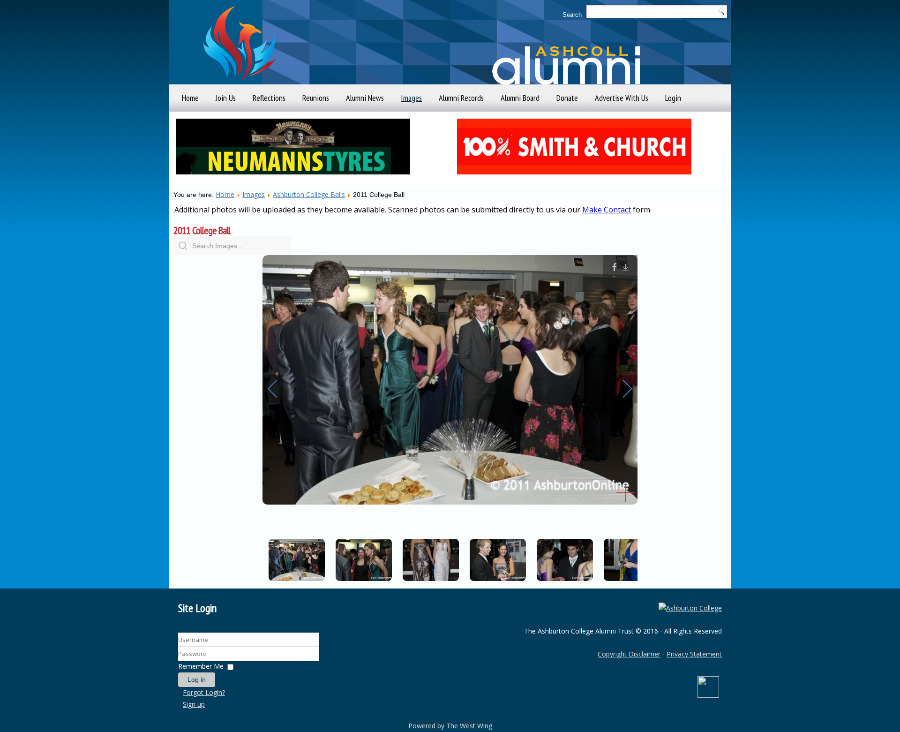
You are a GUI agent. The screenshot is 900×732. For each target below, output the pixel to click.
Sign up (194, 704)
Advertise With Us (621, 97)
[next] (621, 389)
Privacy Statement (694, 653)
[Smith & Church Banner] (574, 177)
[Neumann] (293, 177)
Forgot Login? (204, 692)
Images (411, 97)
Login (673, 97)
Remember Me (201, 666)
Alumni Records (461, 97)
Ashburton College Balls (309, 194)
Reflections (269, 97)
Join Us (226, 97)
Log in (197, 679)
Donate (567, 97)
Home (190, 97)
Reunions (315, 97)
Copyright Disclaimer (629, 653)
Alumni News (365, 97)
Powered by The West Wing (450, 725)
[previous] (278, 389)
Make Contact (606, 209)
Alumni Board (520, 97)
